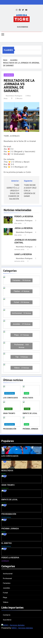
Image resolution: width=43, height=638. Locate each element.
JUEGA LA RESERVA (23, 228)
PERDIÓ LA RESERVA (23, 216)
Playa (26, 393)
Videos (5, 602)
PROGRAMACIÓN (9, 429)
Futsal (27, 409)
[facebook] (19, 10)
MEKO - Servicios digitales (22, 628)
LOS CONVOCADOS (10, 398)
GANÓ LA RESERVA (23, 254)
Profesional (9, 393)
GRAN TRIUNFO (9, 413)
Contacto (6, 615)
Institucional (7, 574)
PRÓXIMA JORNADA (30, 429)
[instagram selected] (16, 10)
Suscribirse (7, 620)
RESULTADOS (28, 398)
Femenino (8, 409)
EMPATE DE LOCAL (30, 413)
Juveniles (8, 75)
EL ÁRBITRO (6, 543)
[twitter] (23, 10)
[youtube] (26, 10)
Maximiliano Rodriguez (14, 96)
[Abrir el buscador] (41, 39)
